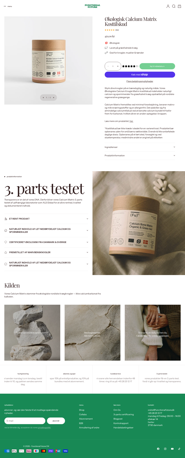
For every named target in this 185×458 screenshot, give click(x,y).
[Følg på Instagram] (165, 448)
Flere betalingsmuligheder (139, 81)
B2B (81, 423)
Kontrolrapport (120, 423)
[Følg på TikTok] (179, 448)
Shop (81, 410)
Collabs (83, 414)
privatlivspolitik (44, 427)
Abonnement (86, 418)
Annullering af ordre (89, 427)
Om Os (117, 410)
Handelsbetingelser (123, 427)
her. (131, 121)
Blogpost (117, 418)
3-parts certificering (123, 414)
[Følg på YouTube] (172, 448)
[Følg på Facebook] (158, 448)
